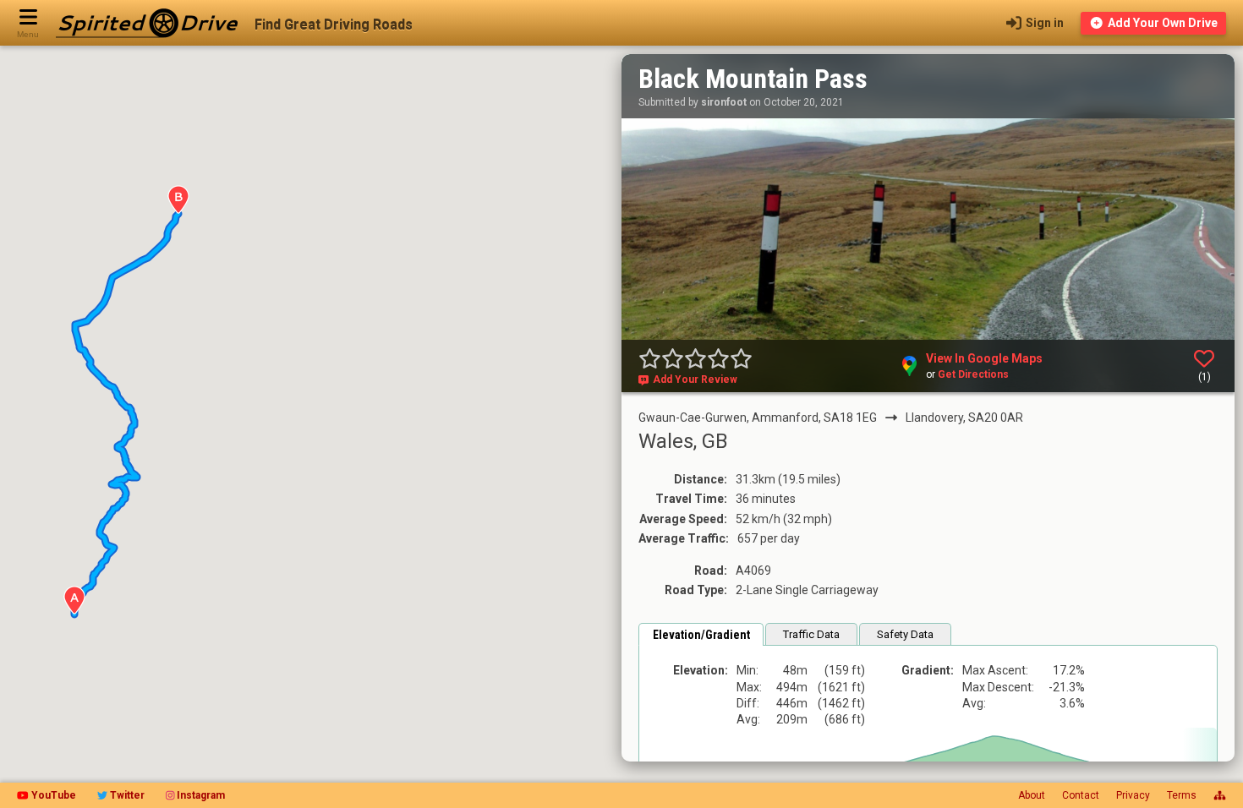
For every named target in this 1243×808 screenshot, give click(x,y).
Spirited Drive (147, 22)
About (1031, 795)
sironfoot (724, 102)
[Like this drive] (1204, 358)
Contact (1080, 795)
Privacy (1133, 795)
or (967, 374)
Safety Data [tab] (905, 634)
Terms (1181, 795)
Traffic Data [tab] (811, 634)
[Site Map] (1219, 795)
